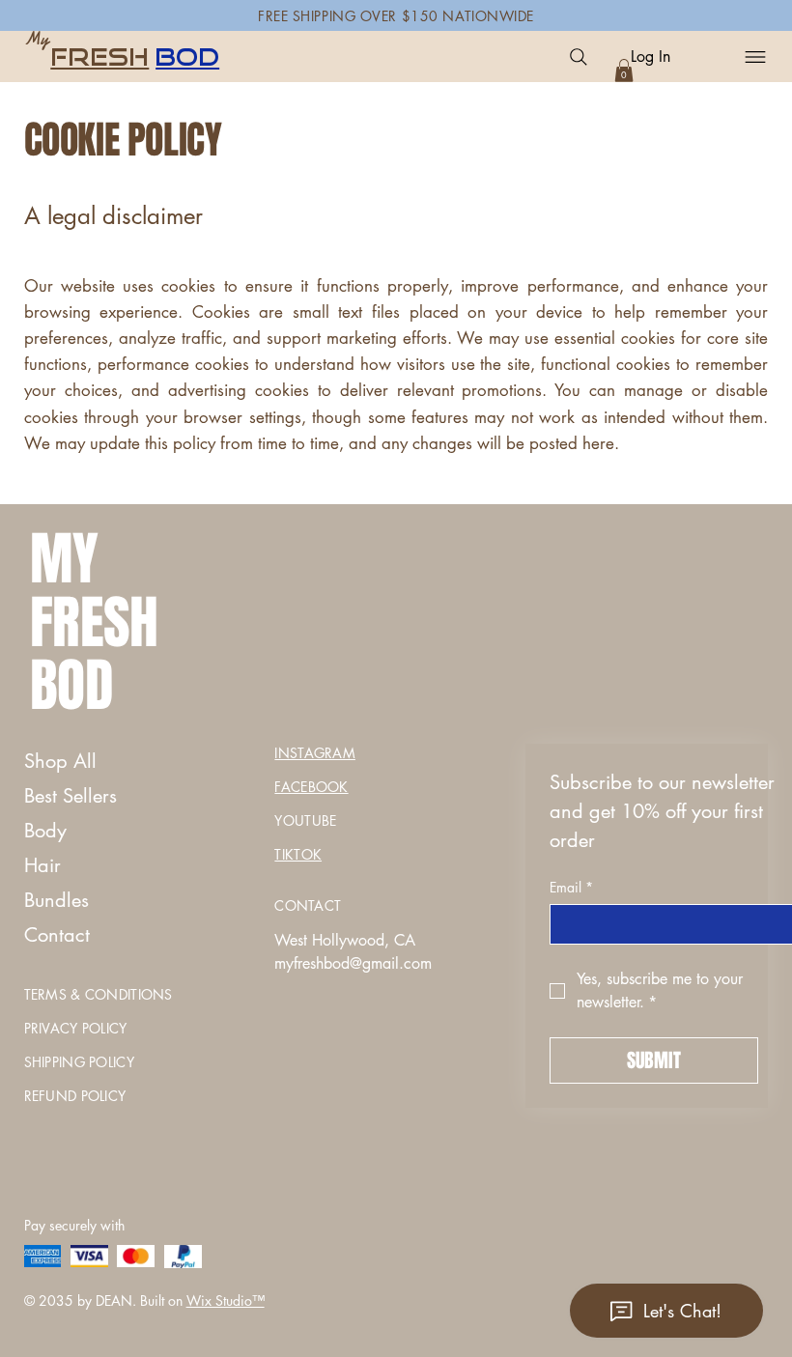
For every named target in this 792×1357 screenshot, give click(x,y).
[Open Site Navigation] (753, 56)
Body (45, 830)
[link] (624, 70)
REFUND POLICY (75, 1096)
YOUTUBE (305, 820)
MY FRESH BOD (94, 623)
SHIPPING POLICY (79, 1062)
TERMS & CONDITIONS (98, 994)
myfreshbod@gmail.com (353, 963)
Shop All (60, 761)
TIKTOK (298, 854)
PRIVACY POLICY (75, 1028)
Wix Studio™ (225, 1300)
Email (571, 887)
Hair (42, 865)
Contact (57, 934)
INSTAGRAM (314, 753)
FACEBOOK (311, 786)
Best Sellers (70, 795)
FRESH (99, 56)
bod (187, 56)
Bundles (56, 900)
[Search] (578, 57)
